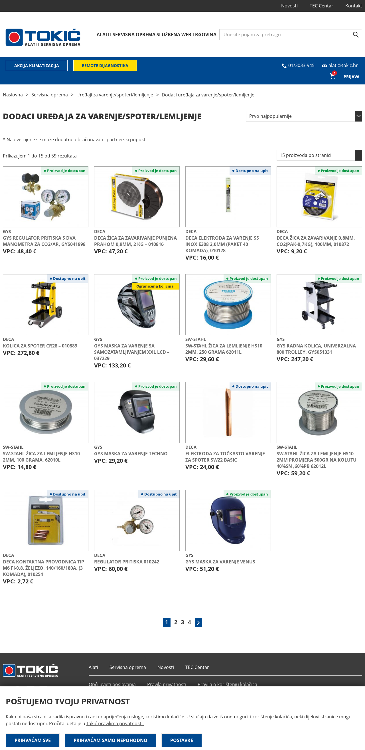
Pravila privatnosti (166, 684)
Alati (93, 667)
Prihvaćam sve (33, 740)
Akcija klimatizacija (36, 65)
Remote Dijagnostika (105, 65)
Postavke (181, 740)
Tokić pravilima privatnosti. (115, 723)
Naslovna (13, 95)
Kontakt (353, 6)
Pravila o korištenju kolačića (227, 684)
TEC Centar (321, 6)
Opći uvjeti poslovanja (112, 684)
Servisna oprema (49, 95)
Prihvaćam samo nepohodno (110, 740)
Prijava (352, 76)
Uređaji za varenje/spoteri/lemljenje (114, 95)
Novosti (289, 6)
